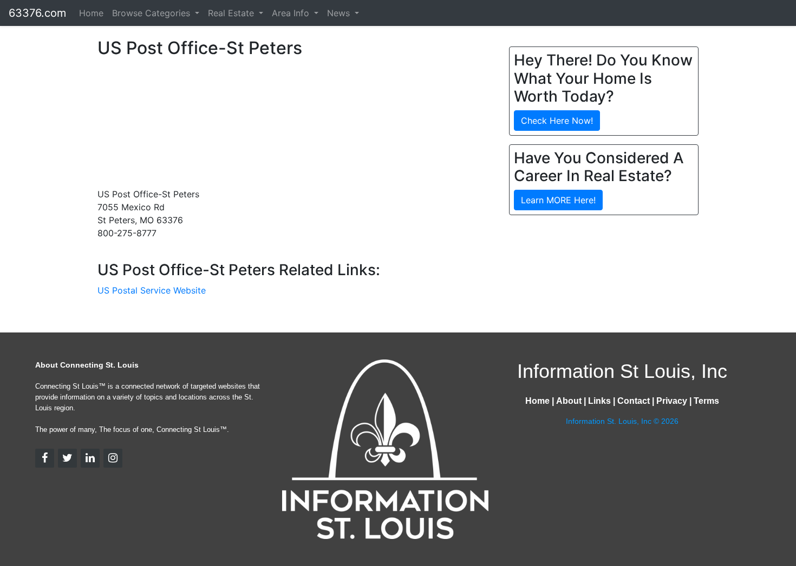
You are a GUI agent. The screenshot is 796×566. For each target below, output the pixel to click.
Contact (633, 400)
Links (599, 400)
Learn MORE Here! (558, 200)
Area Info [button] (292, 13)
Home (91, 13)
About (569, 400)
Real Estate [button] (232, 13)
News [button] (340, 13)
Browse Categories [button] (152, 13)
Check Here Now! (557, 120)
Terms (706, 400)
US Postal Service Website (151, 290)
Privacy (671, 400)
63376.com (37, 12)
